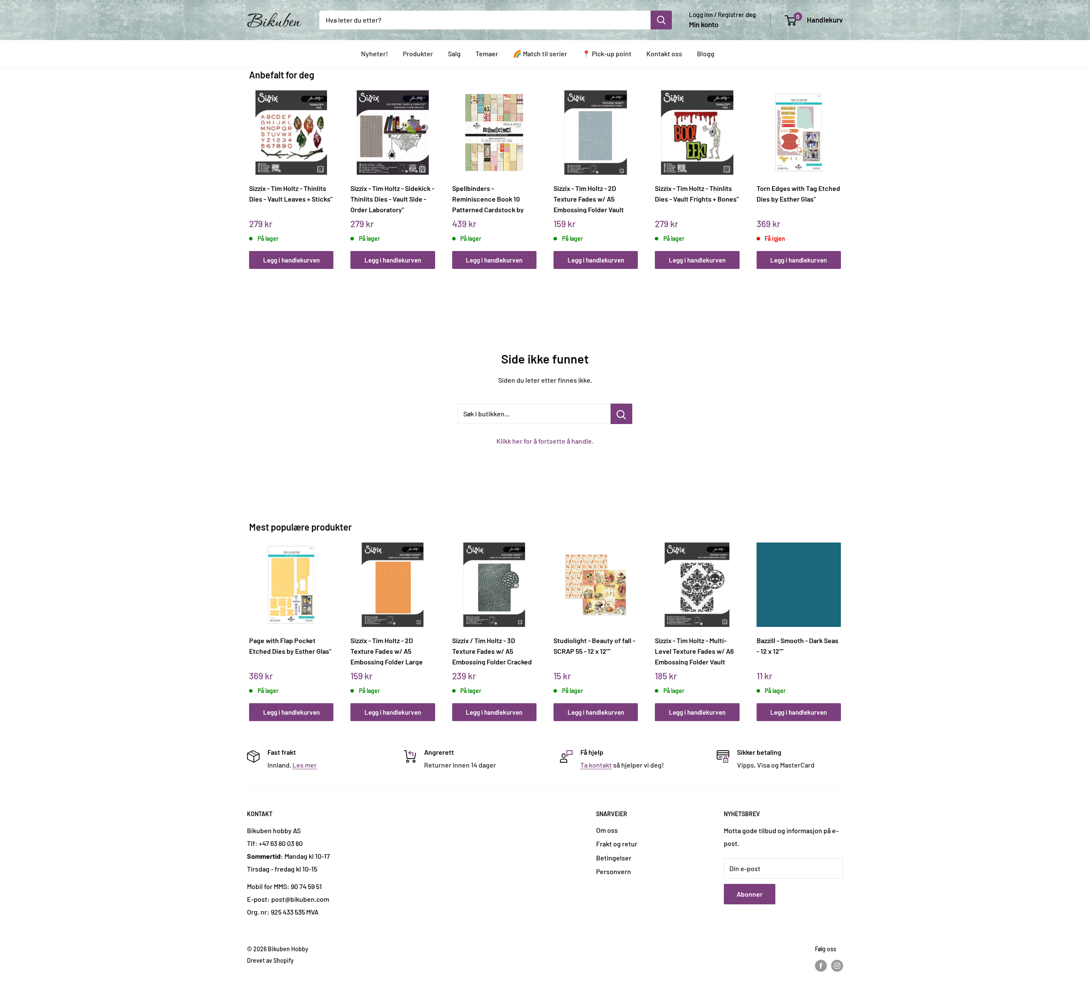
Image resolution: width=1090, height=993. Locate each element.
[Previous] (251, 170)
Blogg (705, 53)
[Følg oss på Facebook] (821, 966)
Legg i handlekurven (291, 260)
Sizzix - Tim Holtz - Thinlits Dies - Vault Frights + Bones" (697, 193)
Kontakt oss (664, 53)
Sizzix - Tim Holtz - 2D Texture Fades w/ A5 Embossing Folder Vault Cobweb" (589, 198)
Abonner (750, 894)
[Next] (839, 170)
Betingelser (613, 858)
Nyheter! (374, 53)
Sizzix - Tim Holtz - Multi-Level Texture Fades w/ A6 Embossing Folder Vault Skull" (694, 650)
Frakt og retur (616, 844)
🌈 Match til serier (540, 53)
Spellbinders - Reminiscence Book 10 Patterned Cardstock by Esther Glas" (488, 198)
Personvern (613, 871)
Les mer (305, 765)
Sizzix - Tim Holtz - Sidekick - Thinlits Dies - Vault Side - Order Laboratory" (392, 198)
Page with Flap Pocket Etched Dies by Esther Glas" (290, 645)
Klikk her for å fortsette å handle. (545, 441)
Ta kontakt (596, 765)
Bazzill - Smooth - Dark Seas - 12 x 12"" (797, 645)
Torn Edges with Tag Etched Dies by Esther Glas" (798, 193)
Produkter (418, 53)
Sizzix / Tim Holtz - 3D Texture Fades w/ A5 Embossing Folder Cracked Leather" (492, 650)
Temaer (487, 53)
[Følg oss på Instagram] (837, 966)
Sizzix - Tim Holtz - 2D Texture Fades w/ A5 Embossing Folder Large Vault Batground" (386, 650)
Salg (454, 53)
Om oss (607, 830)
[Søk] (661, 20)
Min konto (703, 24)
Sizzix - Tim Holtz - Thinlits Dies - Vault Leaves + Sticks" (291, 193)
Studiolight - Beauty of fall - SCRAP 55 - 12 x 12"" (594, 645)
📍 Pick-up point (606, 53)
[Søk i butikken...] (621, 414)
